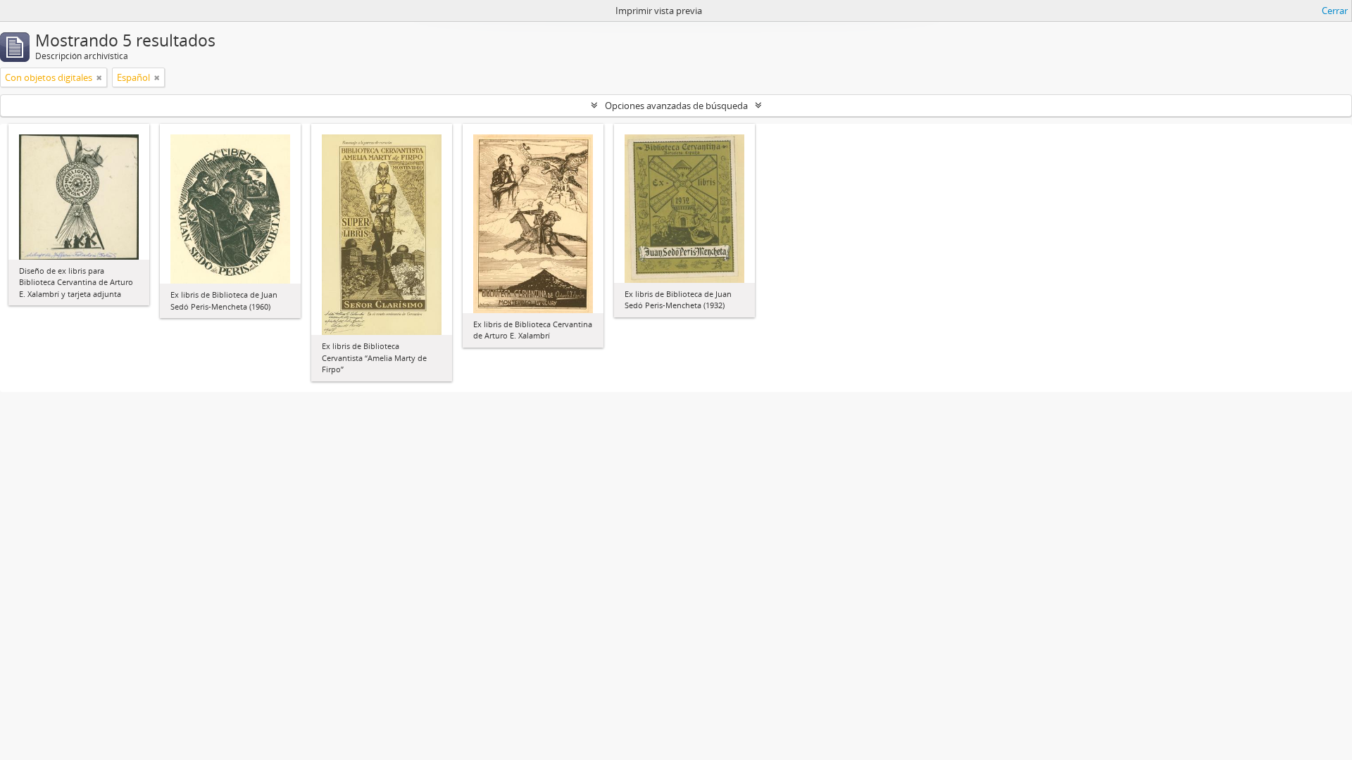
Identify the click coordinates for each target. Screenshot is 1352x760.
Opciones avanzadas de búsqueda (676, 105)
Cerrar (1335, 10)
